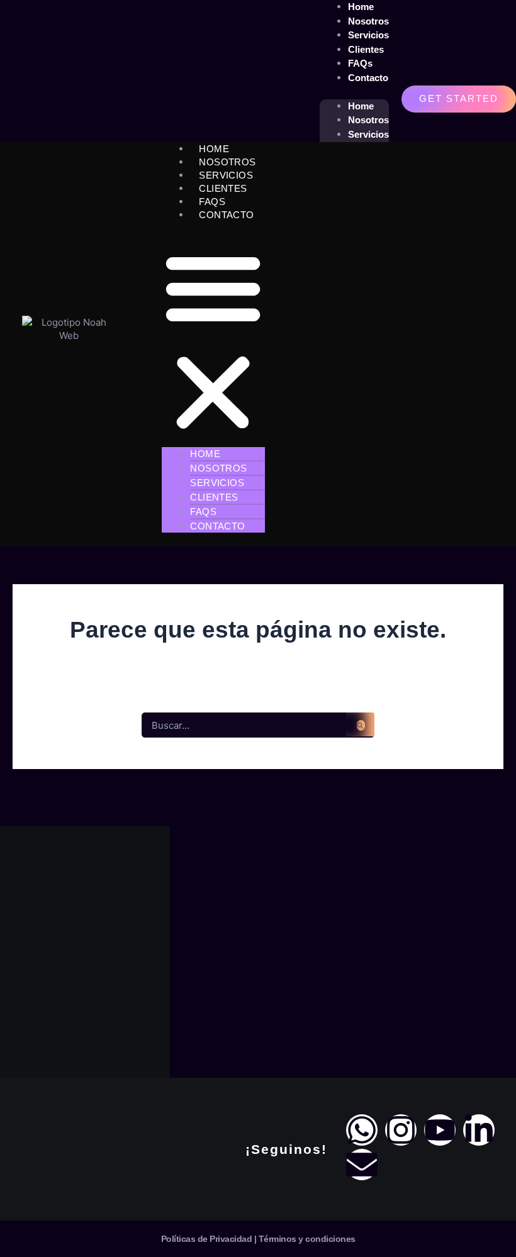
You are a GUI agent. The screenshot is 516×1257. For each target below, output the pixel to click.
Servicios (368, 134)
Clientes (223, 188)
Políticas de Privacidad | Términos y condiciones (258, 1239)
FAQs (212, 201)
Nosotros (368, 119)
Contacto (368, 77)
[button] (213, 341)
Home (361, 106)
